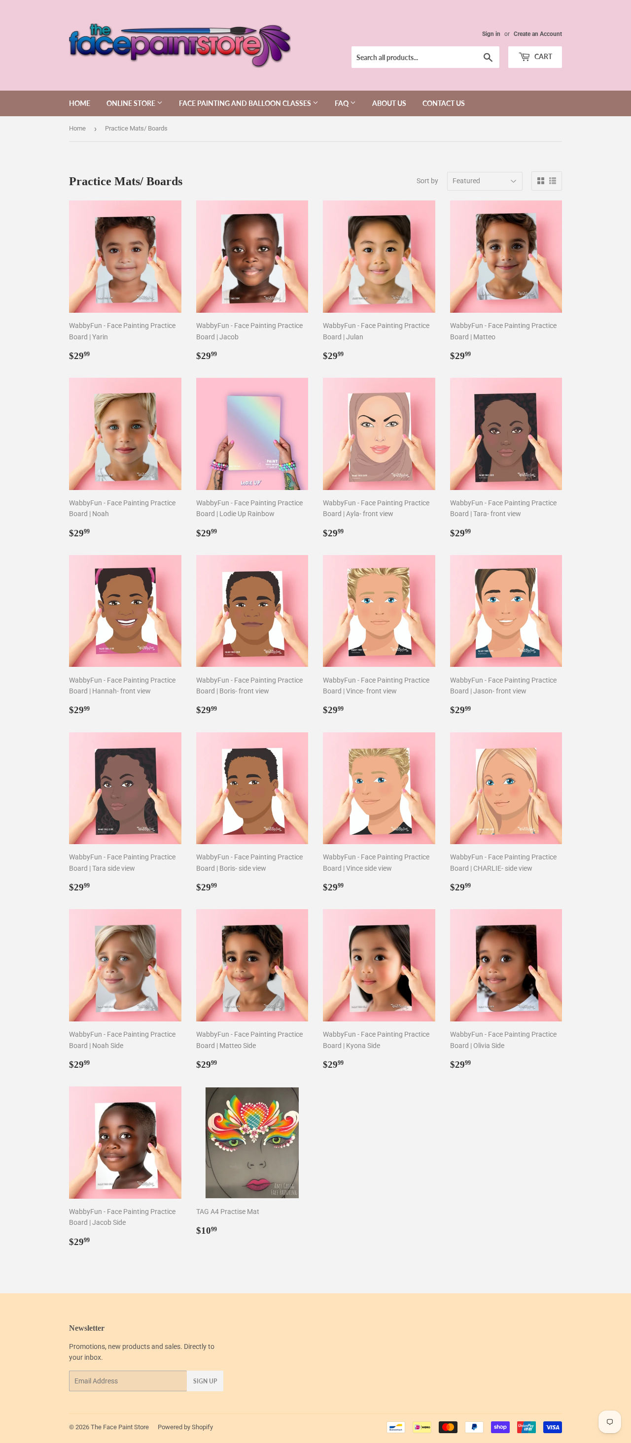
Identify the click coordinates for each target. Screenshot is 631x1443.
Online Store (131, 103)
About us (389, 103)
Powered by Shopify (185, 1427)
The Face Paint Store (120, 1427)
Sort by (427, 181)
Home (79, 103)
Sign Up (205, 1381)
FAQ (342, 103)
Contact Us (443, 103)
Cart (542, 56)
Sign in (491, 34)
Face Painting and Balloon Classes (246, 103)
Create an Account (538, 34)
